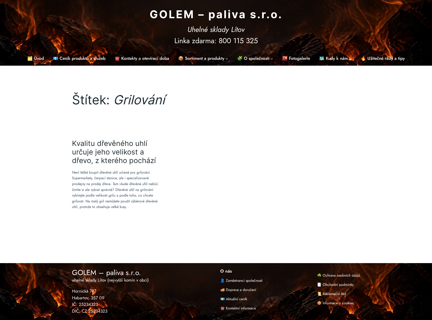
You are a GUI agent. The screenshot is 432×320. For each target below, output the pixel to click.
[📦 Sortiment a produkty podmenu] (226, 58)
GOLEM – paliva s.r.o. (216, 14)
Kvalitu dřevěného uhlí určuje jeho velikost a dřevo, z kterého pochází (114, 152)
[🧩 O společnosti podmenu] (271, 58)
